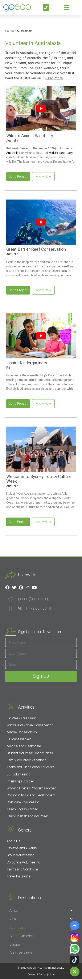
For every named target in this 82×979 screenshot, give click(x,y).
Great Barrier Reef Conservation (36, 249)
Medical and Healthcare (24, 746)
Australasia (17, 927)
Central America (21, 936)
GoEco (9, 31)
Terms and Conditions (22, 869)
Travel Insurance (18, 876)
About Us (13, 841)
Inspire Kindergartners (26, 362)
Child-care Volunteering (23, 802)
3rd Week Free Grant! (21, 718)
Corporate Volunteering (23, 862)
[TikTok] (74, 960)
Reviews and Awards (22, 848)
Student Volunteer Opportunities (30, 753)
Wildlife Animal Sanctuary (29, 135)
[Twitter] (14, 587)
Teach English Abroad (22, 809)
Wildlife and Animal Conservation (30, 725)
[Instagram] (74, 937)
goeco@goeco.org (33, 598)
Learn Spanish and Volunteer (27, 816)
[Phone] (46, 7)
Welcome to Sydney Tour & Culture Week (38, 479)
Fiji (8, 367)
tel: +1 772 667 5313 (34, 608)
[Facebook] (7, 587)
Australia (12, 140)
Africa (14, 910)
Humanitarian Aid (19, 739)
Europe (14, 944)
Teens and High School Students (30, 767)
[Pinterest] (21, 587)
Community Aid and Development (31, 795)
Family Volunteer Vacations (26, 760)
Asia (12, 919)
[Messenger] (74, 926)
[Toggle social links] (74, 971)
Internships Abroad (20, 781)
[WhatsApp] (74, 949)
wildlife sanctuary (60, 152)
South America (20, 953)
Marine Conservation (22, 732)
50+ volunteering (18, 774)
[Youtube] (34, 587)
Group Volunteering (20, 855)
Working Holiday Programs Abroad (31, 788)
